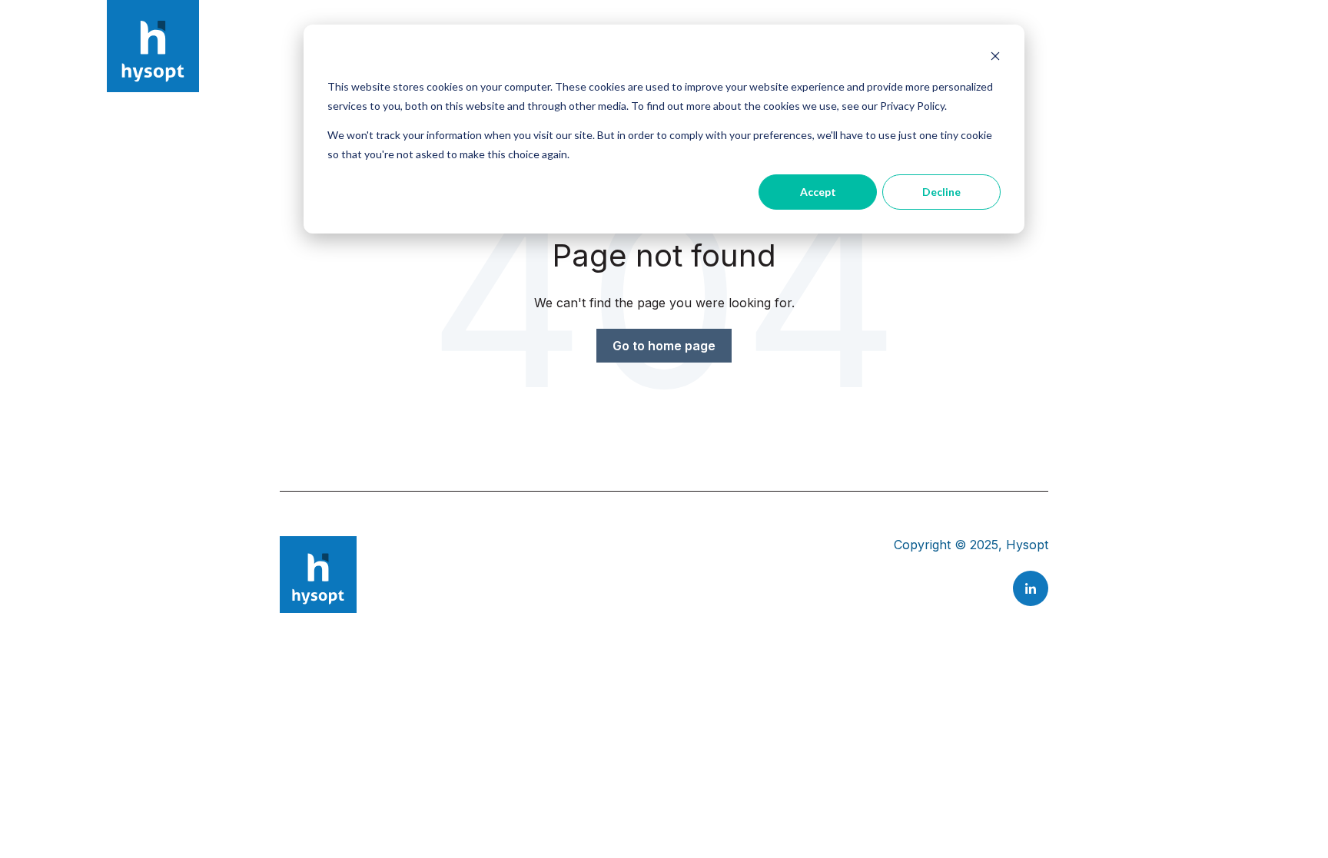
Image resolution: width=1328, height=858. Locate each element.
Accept (818, 191)
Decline (941, 191)
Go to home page (664, 345)
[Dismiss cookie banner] (995, 58)
